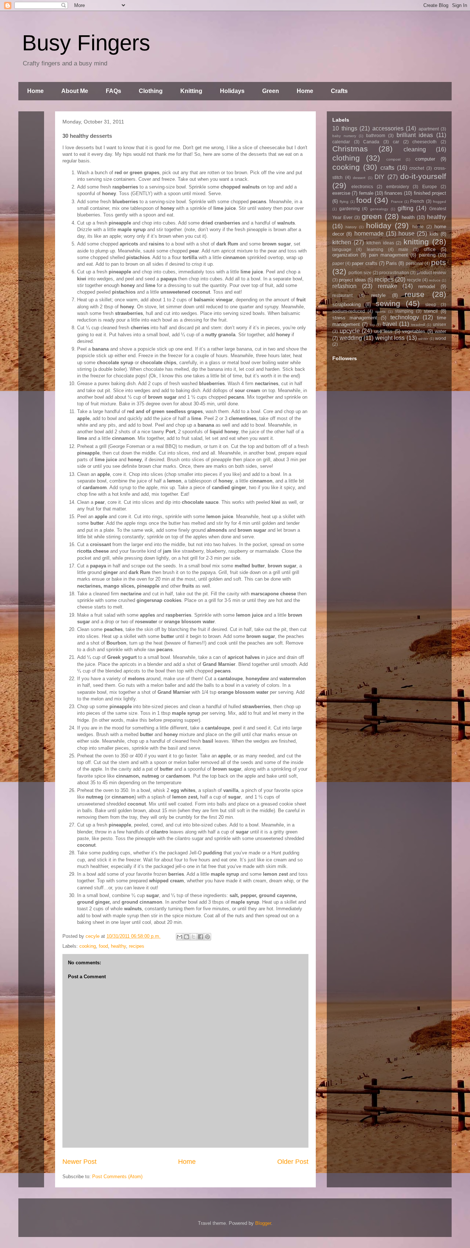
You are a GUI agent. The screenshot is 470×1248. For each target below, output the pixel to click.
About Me (74, 91)
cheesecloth (424, 141)
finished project (430, 193)
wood (440, 338)
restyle (378, 295)
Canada (371, 141)
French (417, 201)
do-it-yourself (423, 176)
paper (338, 263)
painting (427, 255)
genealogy (379, 209)
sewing (388, 303)
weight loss (390, 338)
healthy (118, 946)
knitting (416, 241)
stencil (431, 311)
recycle (414, 279)
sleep (430, 304)
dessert (359, 178)
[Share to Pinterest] (207, 936)
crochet (416, 168)
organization (345, 255)
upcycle (350, 331)
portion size (360, 272)
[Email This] (179, 936)
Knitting (191, 91)
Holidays (232, 91)
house (406, 233)
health (408, 217)
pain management (388, 255)
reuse (414, 294)
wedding (351, 338)
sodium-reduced (348, 311)
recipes (136, 946)
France (397, 202)
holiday (378, 225)
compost (393, 159)
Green (270, 91)
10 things (344, 128)
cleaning (415, 149)
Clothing (151, 91)
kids (434, 234)
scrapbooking (346, 304)
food (103, 946)
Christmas (350, 148)
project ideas (352, 280)
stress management (354, 317)
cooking (87, 946)
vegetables (413, 331)
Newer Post (79, 1161)
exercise (341, 193)
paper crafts (364, 263)
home (418, 226)
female (366, 193)
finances (393, 193)
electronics (362, 186)
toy (372, 325)
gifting (405, 208)
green (372, 216)
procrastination (394, 272)
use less (383, 331)
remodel (426, 286)
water (440, 331)
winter (423, 339)
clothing (346, 158)
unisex (439, 324)
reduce (435, 280)
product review (431, 272)
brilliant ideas (415, 135)
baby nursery (344, 136)
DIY (379, 177)
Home (35, 91)
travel (390, 324)
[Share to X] (193, 936)
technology (404, 317)
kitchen (341, 242)
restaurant (342, 295)
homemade (369, 233)
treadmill (418, 325)
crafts (387, 168)
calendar (341, 141)
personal (414, 263)
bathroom (375, 135)
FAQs (113, 91)
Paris (391, 263)
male (403, 249)
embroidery (397, 186)
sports (380, 311)
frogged (439, 202)
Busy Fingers (86, 43)
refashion (344, 286)
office (429, 249)
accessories (388, 128)
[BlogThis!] (186, 936)
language (341, 249)
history (351, 227)
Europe (429, 186)
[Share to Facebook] (200, 936)
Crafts (339, 91)
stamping (404, 311)
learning (375, 249)
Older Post (292, 1161)
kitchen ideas (380, 242)
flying (344, 202)
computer (425, 159)
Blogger (263, 1223)
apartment (429, 128)
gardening (349, 208)
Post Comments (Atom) (117, 1176)
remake (387, 286)
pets (438, 262)
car (396, 141)
